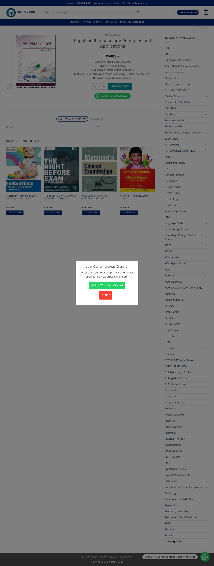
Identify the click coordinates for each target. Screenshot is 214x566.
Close (106, 294)
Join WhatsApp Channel (108, 285)
